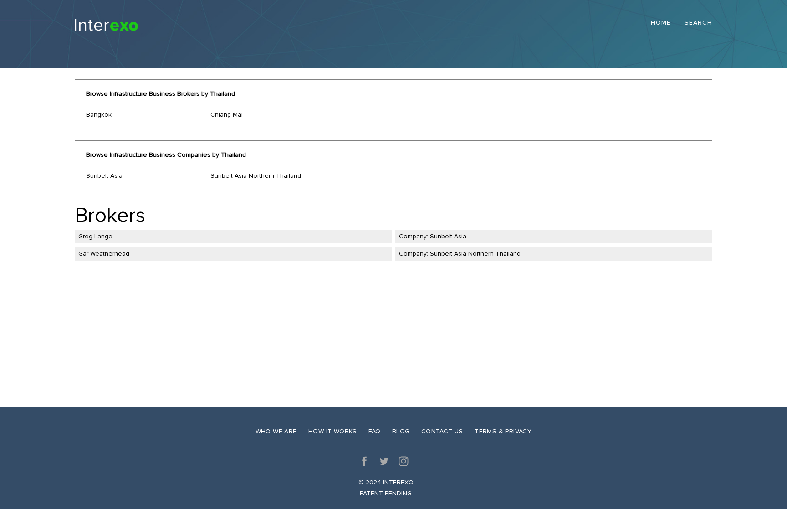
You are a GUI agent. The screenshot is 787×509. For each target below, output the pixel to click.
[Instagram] (403, 461)
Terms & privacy (503, 431)
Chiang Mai (226, 114)
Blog (401, 431)
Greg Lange (95, 236)
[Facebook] (364, 461)
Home (661, 23)
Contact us (442, 431)
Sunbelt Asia (104, 176)
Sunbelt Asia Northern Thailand (255, 176)
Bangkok (99, 114)
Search (698, 23)
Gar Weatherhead (103, 253)
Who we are (276, 431)
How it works (332, 431)
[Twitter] (384, 461)
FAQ (374, 431)
